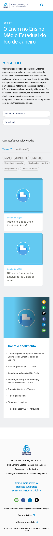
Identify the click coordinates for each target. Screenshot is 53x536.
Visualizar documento (15, 113)
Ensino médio (21, 158)
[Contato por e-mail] (16, 501)
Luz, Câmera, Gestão (16, 465)
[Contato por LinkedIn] (30, 501)
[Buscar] (42, 4)
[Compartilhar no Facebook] (44, 320)
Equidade (37, 158)
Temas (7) (7, 149)
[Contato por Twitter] (37, 501)
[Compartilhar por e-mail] (44, 331)
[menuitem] (16, 460)
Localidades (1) (21, 149)
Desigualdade (11, 169)
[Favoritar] (44, 303)
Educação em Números (17, 473)
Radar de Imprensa (38, 473)
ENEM (7, 158)
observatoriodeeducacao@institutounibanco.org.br (26, 509)
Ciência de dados (29, 169)
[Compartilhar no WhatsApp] (44, 308)
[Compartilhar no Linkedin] (44, 325)
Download (10, 122)
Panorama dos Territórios (26, 469)
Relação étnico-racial (14, 163)
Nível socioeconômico (38, 163)
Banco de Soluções (37, 465)
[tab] (7, 149)
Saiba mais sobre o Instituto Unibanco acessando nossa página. (26, 487)
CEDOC (38, 460)
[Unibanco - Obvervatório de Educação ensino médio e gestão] (16, 7)
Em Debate (16, 460)
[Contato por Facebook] (23, 501)
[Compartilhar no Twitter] (44, 314)
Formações (28, 460)
